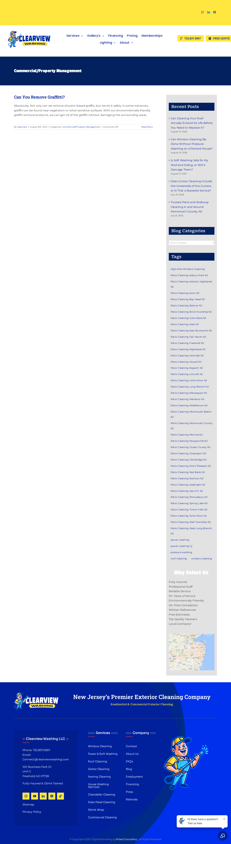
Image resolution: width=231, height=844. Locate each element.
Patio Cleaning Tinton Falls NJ (189, 509)
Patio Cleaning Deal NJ (185, 324)
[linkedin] (208, 12)
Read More (147, 127)
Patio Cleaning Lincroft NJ (187, 374)
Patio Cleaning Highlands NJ (188, 349)
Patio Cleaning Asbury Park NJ (189, 275)
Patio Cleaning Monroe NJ (187, 434)
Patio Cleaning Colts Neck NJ (188, 318)
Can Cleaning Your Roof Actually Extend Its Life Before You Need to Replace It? (192, 123)
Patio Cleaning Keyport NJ (187, 367)
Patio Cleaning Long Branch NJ (190, 386)
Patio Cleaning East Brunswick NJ (191, 330)
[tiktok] (60, 796)
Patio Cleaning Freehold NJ (187, 343)
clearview (22, 127)
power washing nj (181, 546)
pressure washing (181, 552)
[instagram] (202, 12)
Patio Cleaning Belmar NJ (186, 305)
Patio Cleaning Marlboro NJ (187, 399)
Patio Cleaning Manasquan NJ (189, 392)
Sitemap (28, 804)
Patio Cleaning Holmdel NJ (187, 355)
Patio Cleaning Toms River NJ (189, 515)
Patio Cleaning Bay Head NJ (188, 299)
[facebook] (214, 12)
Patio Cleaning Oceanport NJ (188, 453)
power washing (180, 539)
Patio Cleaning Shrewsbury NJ (189, 497)
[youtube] (34, 796)
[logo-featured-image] (29, 26)
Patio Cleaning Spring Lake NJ (189, 503)
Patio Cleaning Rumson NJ (187, 478)
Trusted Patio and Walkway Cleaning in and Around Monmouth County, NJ (190, 207)
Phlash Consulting (126, 839)
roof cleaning (179, 558)
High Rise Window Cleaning (188, 269)
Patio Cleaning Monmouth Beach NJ (191, 414)
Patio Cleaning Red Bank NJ (188, 472)
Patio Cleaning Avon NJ (185, 293)
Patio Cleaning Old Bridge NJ (189, 459)
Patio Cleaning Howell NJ (186, 361)
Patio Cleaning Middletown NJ (189, 405)
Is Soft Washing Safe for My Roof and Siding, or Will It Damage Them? (189, 165)
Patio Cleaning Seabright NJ (188, 484)
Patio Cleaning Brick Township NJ (191, 311)
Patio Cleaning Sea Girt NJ (187, 490)
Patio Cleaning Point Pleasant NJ (191, 465)
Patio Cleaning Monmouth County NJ (191, 426)
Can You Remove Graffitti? (39, 97)
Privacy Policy (31, 811)
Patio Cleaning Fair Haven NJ (188, 336)
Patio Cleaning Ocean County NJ (190, 447)
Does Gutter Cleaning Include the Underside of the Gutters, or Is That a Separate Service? (191, 186)
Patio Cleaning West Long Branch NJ (191, 531)
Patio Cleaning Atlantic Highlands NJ (191, 284)
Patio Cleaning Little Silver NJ (189, 380)
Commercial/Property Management (81, 127)
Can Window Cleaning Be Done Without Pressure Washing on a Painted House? (191, 144)
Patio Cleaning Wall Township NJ (191, 522)
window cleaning (201, 558)
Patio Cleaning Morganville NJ (189, 440)
